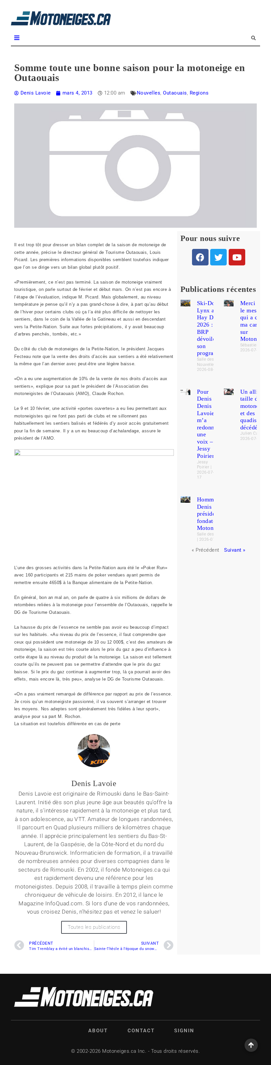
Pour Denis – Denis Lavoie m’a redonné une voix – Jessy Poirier (207, 423)
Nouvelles (149, 93)
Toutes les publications (94, 927)
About (98, 1031)
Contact (141, 1031)
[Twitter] (218, 257)
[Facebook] (200, 257)
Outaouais (175, 93)
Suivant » (235, 550)
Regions (199, 93)
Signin (184, 1031)
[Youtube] (237, 257)
